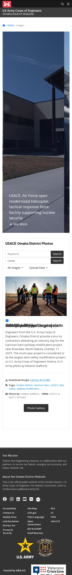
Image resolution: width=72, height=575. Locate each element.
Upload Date (37, 268)
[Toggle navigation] (66, 4)
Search (57, 254)
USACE (54, 385)
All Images (14, 268)
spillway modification (28, 388)
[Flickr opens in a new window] (31, 499)
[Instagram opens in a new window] (11, 499)
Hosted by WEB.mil (14, 570)
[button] (9, 132)
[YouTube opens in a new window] (24, 499)
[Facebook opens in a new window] (5, 499)
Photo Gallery (36, 408)
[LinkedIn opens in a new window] (18, 499)
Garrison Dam (41, 385)
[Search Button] (61, 4)
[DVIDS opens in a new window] (38, 499)
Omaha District (24, 385)
